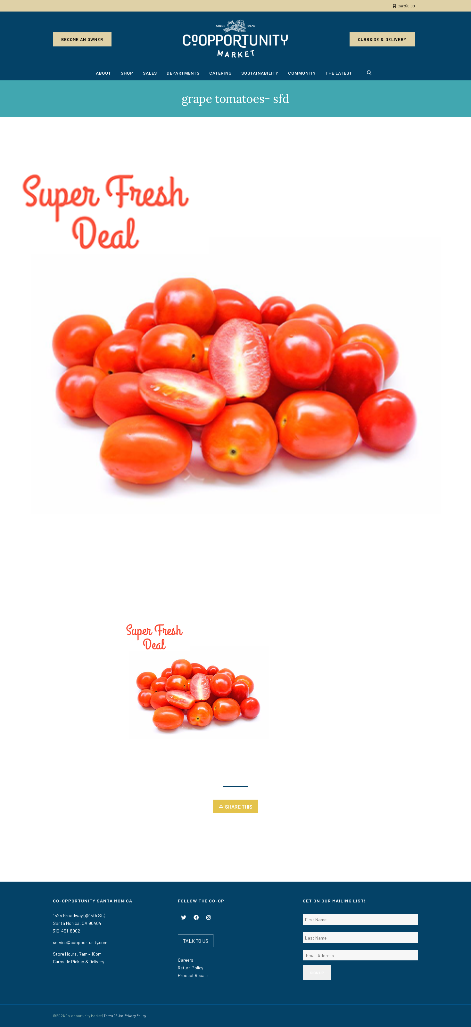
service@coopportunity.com (80, 942)
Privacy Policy (135, 1016)
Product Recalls (193, 975)
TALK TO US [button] (195, 941)
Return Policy (190, 967)
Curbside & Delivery (382, 39)
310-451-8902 (66, 930)
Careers (185, 960)
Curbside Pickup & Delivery (78, 961)
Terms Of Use (113, 1016)
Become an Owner (82, 39)
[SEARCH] (370, 73)
